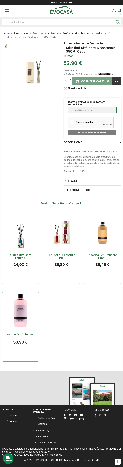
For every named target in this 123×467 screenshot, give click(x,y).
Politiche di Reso (47, 418)
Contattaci (12, 421)
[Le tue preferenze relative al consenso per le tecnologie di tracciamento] (118, 462)
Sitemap (42, 423)
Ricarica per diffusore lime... (102, 257)
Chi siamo (12, 415)
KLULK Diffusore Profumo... (20, 257)
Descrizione (92, 142)
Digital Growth (91, 460)
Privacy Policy (41, 430)
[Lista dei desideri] (116, 81)
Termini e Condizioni (44, 442)
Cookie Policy (40, 436)
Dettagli (92, 181)
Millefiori (68, 55)
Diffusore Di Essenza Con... (61, 257)
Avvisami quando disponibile (92, 132)
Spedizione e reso (92, 190)
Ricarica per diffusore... (20, 334)
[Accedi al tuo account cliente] (114, 11)
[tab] (92, 142)
